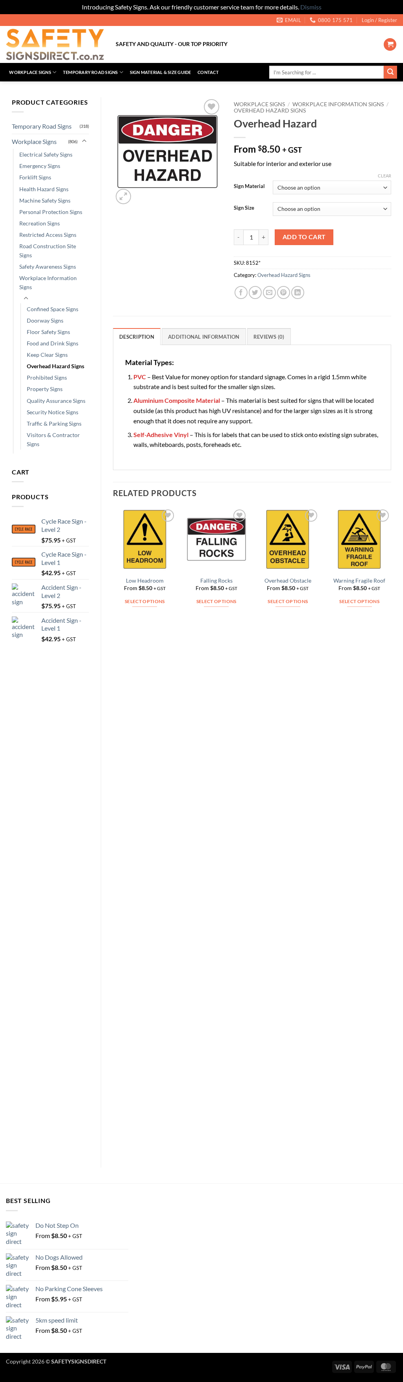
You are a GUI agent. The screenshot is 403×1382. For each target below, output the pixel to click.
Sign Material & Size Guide (160, 72)
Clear (384, 175)
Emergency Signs (39, 165)
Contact (208, 72)
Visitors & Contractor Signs (53, 439)
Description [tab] (136, 337)
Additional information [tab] (204, 337)
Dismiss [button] (311, 7)
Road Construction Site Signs (47, 250)
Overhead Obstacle (287, 580)
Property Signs (45, 389)
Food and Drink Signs (52, 343)
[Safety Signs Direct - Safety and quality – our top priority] (55, 44)
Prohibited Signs (47, 377)
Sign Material (249, 186)
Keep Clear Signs (47, 354)
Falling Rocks (216, 580)
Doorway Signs (45, 320)
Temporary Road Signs (90, 72)
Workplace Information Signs (48, 282)
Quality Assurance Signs (56, 400)
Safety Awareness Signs (47, 266)
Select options (145, 601)
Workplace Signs (30, 72)
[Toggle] (84, 141)
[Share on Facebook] (241, 292)
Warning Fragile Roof (359, 580)
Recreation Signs (39, 223)
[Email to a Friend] (269, 292)
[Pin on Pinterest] (283, 292)
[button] (379, 20)
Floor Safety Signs (48, 331)
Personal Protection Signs (50, 211)
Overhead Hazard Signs (55, 366)
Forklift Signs (35, 177)
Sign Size (244, 208)
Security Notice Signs (52, 412)
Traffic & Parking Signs (54, 423)
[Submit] (390, 72)
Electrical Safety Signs (45, 154)
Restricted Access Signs (47, 234)
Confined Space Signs (52, 309)
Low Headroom (145, 580)
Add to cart (304, 236)
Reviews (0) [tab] (269, 337)
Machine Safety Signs (44, 200)
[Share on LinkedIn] (297, 292)
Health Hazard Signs (43, 189)
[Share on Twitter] (255, 292)
